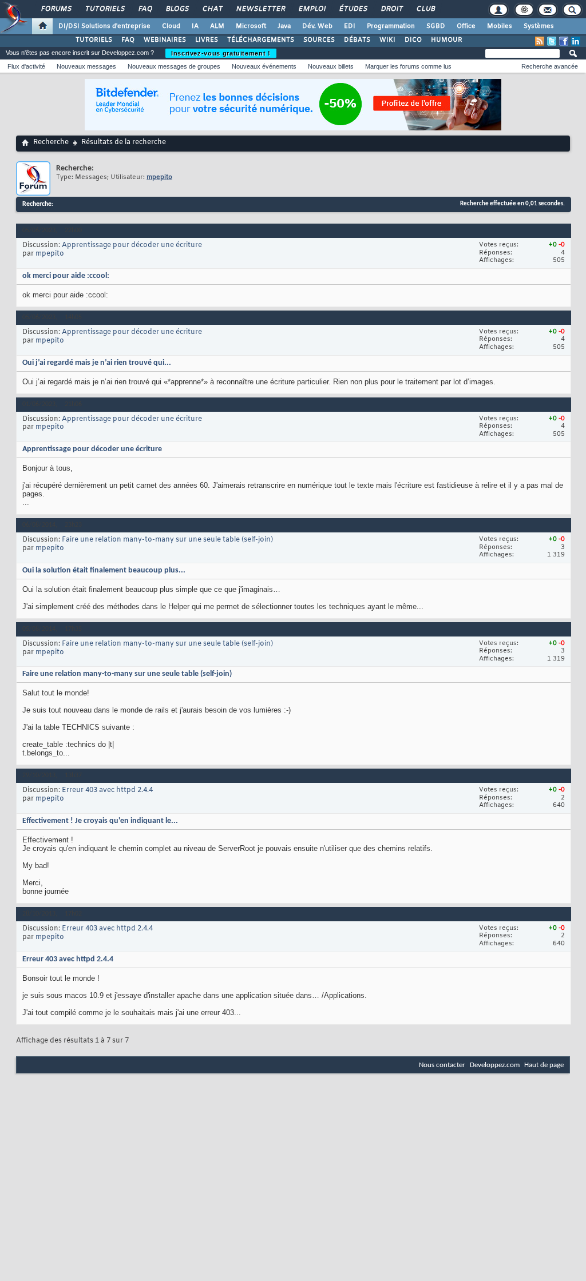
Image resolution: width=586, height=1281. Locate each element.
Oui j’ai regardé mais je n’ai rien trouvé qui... (96, 363)
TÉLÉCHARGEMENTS (260, 40)
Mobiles (499, 26)
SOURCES (319, 40)
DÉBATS (357, 40)
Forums (55, 9)
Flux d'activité (26, 66)
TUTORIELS (94, 40)
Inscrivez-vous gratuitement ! (221, 53)
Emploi (311, 9)
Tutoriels (104, 9)
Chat (212, 9)
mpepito (49, 253)
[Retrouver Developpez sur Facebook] (563, 41)
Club (425, 9)
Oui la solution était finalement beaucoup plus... (103, 570)
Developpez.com (495, 1065)
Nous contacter (442, 1065)
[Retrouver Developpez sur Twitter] (551, 41)
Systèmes (539, 26)
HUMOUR (446, 40)
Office (466, 26)
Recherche (51, 142)
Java (284, 26)
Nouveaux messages (86, 66)
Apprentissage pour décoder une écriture (132, 245)
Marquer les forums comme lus (408, 66)
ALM (217, 26)
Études (353, 9)
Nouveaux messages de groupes (174, 66)
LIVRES (206, 40)
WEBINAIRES (165, 40)
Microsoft (251, 26)
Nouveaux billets (331, 66)
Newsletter (260, 9)
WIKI (387, 40)
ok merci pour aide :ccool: (65, 276)
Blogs (176, 9)
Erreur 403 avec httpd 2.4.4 (107, 790)
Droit (391, 9)
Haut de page (544, 1065)
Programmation (391, 26)
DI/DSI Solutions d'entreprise (104, 26)
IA (195, 26)
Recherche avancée (549, 66)
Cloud (171, 26)
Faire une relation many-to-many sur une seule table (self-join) (167, 539)
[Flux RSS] (539, 41)
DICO (413, 40)
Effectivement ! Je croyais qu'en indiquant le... (100, 821)
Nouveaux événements (264, 66)
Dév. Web (317, 26)
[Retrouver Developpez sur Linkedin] (575, 41)
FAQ (145, 9)
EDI (349, 26)
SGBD (435, 26)
